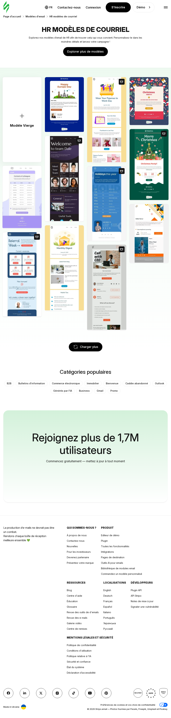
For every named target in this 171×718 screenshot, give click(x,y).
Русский (108, 628)
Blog (69, 590)
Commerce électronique (66, 383)
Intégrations (107, 551)
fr (50, 7)
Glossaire (72, 606)
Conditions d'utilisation (79, 650)
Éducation (72, 601)
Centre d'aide (74, 595)
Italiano (107, 612)
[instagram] (57, 693)
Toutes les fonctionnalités (115, 546)
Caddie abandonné (136, 383)
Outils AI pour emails (112, 562)
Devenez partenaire (78, 557)
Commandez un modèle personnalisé (121, 573)
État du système (75, 667)
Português (109, 617)
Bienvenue (112, 383)
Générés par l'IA (62, 390)
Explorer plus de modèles (85, 51)
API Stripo (136, 595)
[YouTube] (90, 693)
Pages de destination (112, 557)
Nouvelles (72, 546)
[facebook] (8, 693)
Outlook (159, 383)
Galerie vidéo (74, 623)
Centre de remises (77, 628)
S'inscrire (118, 7)
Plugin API (136, 590)
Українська (109, 623)
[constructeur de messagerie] (6, 7)
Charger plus (89, 347)
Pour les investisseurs (79, 551)
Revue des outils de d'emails (83, 612)
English (107, 590)
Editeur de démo (110, 535)
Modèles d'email (35, 16)
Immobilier (93, 383)
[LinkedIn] (25, 693)
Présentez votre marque (80, 562)
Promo (114, 390)
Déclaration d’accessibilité (81, 672)
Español (107, 606)
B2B (9, 383)
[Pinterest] (106, 693)
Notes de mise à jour (142, 601)
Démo (141, 7)
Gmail (100, 390)
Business (84, 390)
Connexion (93, 7)
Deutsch (107, 595)
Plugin (104, 540)
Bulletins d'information (31, 383)
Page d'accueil (12, 16)
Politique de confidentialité (81, 645)
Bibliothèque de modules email (118, 568)
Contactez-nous (69, 7)
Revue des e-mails (77, 617)
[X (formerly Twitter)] (41, 693)
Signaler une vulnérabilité (145, 606)
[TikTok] (74, 693)
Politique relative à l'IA (79, 656)
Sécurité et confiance (79, 661)
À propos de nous (77, 535)
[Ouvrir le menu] (166, 7)
